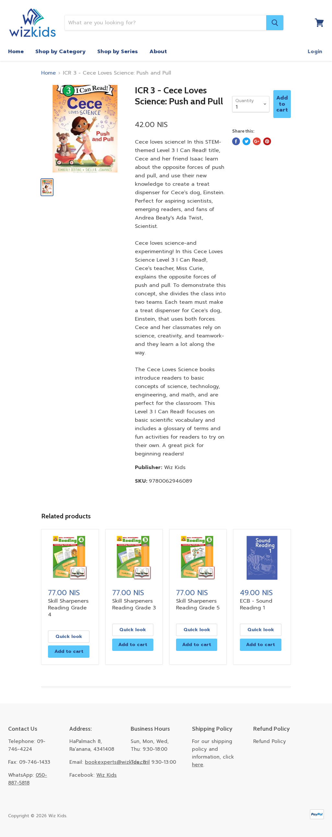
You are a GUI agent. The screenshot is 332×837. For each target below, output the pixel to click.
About (158, 51)
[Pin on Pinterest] (267, 141)
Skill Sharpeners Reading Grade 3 (134, 604)
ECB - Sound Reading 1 (256, 604)
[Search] (274, 22)
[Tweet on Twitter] (246, 141)
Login (315, 51)
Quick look (68, 636)
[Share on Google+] (257, 141)
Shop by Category (60, 51)
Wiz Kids (106, 775)
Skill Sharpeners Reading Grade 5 (197, 604)
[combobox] (165, 22)
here (197, 764)
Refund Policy (269, 741)
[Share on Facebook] (236, 141)
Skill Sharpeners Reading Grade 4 (68, 608)
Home (16, 51)
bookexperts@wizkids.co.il (117, 762)
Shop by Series (117, 51)
